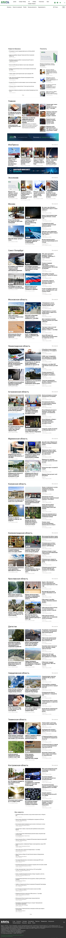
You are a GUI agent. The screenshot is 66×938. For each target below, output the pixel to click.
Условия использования (7, 936)
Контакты (18, 921)
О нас (14, 921)
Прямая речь (44, 921)
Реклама (24, 921)
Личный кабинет (17, 923)
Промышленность (32, 7)
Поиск (56, 7)
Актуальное (51, 921)
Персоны (37, 921)
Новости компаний (17, 7)
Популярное (31, 921)
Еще (31, 914)
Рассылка (24, 923)
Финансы (9, 7)
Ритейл (24, 7)
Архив (29, 923)
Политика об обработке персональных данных (12, 935)
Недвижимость (41, 7)
